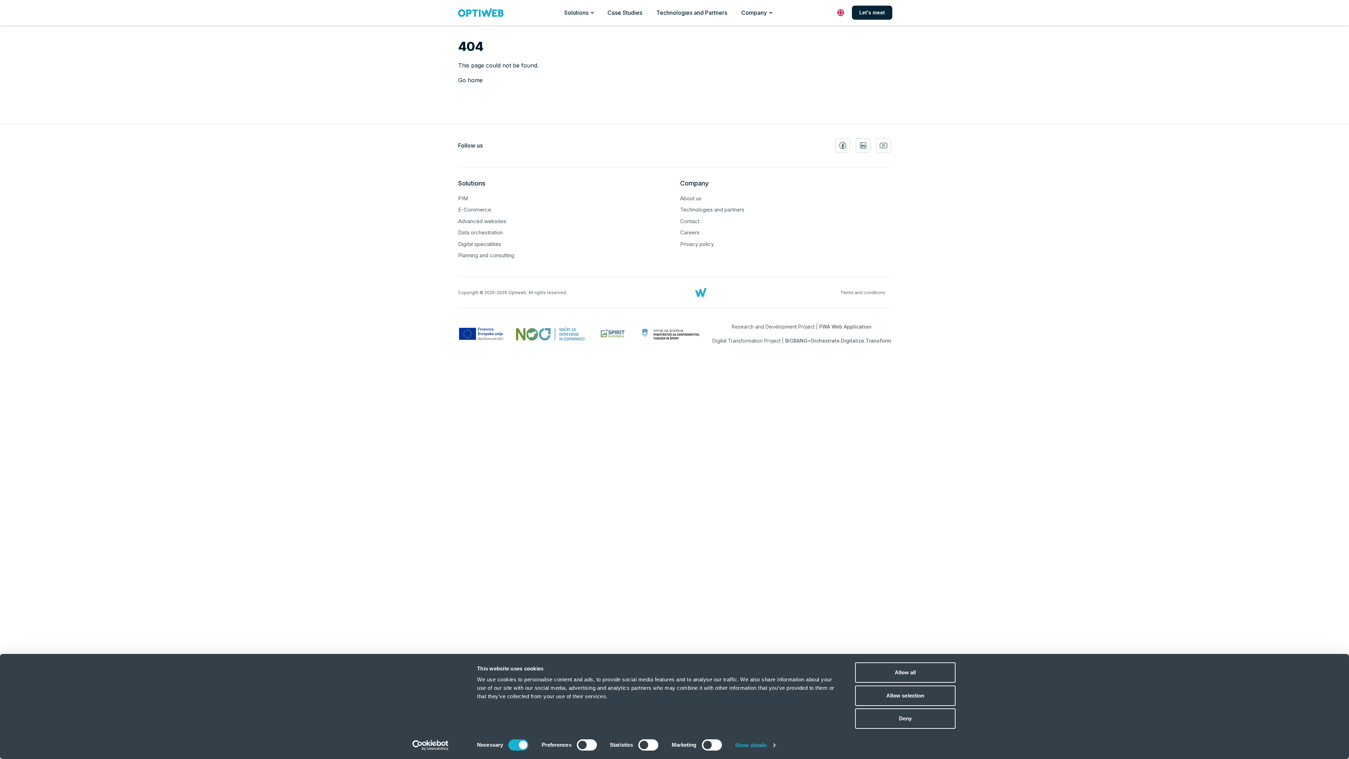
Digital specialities (479, 244)
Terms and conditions (862, 292)
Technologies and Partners (691, 12)
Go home (470, 80)
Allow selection (905, 696)
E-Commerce (474, 209)
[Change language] (840, 12)
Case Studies (624, 12)
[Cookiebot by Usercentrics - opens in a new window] (430, 745)
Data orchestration (480, 232)
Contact (689, 221)
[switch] (587, 745)
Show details (751, 745)
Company (754, 12)
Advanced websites (482, 221)
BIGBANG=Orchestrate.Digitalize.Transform (838, 341)
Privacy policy (697, 244)
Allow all (905, 672)
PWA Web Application (845, 327)
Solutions (576, 12)
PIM (463, 198)
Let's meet (872, 12)
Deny (905, 718)
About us (691, 198)
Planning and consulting (486, 255)
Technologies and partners (712, 209)
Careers (689, 232)
